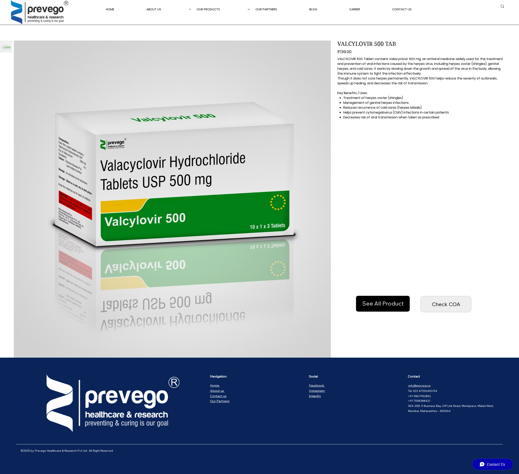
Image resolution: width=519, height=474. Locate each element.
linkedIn (315, 396)
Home (215, 385)
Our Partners (219, 401)
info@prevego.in (419, 385)
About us (217, 391)
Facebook (317, 385)
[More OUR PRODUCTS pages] (249, 9)
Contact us (218, 396)
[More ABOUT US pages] (190, 9)
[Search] (502, 6)
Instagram (317, 391)
